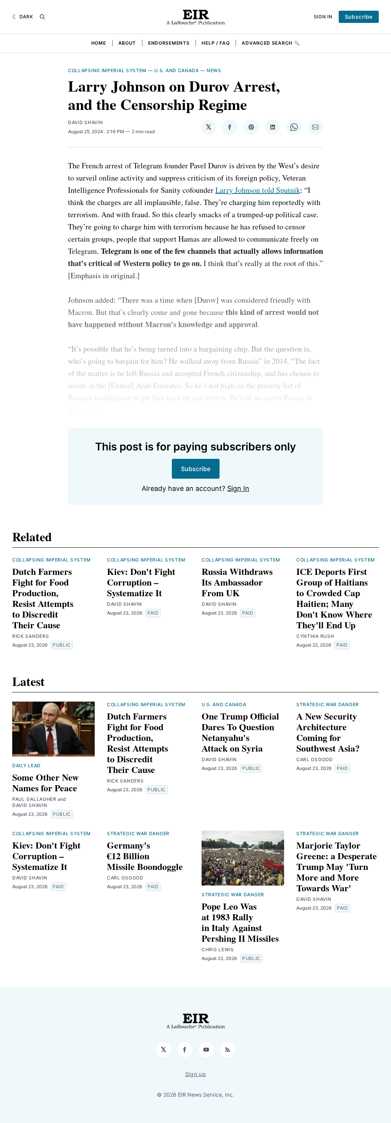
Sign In (323, 16)
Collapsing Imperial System (107, 70)
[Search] (42, 17)
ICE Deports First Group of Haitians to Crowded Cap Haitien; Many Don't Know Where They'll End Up (334, 598)
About (127, 43)
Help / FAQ (215, 43)
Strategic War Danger (327, 704)
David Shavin (85, 122)
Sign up (195, 1074)
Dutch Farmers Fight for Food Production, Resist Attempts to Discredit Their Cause (42, 598)
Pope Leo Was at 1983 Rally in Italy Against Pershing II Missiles (240, 922)
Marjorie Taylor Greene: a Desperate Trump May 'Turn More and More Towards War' (336, 866)
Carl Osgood (314, 759)
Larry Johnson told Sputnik (257, 190)
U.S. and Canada (176, 70)
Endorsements (168, 43)
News (214, 70)
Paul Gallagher (34, 799)
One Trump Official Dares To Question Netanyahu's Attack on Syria (240, 732)
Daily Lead (26, 765)
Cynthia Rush (315, 636)
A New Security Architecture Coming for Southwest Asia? (328, 732)
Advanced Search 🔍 (271, 43)
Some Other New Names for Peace (45, 782)
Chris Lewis (218, 949)
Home (98, 43)
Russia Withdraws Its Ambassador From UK (237, 582)
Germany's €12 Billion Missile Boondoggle (145, 855)
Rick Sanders (30, 636)
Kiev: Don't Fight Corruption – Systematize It (141, 582)
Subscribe (359, 16)
